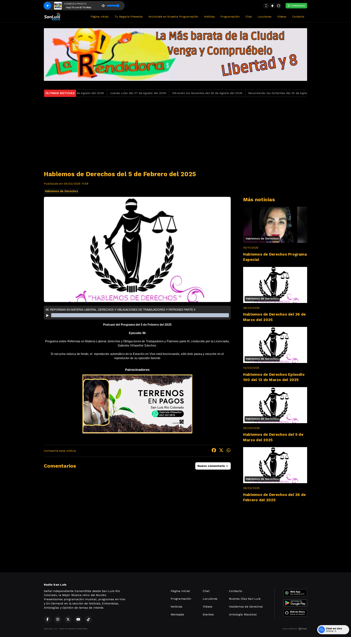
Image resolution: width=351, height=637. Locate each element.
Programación (229, 16)
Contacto (298, 16)
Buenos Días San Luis (245, 598)
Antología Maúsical (243, 614)
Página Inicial (100, 16)
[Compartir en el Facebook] (214, 451)
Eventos (208, 614)
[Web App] (266, 5)
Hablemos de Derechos (61, 191)
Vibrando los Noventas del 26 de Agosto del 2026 (183, 93)
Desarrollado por (289, 629)
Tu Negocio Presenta (128, 16)
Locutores (264, 16)
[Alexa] (278, 5)
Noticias (209, 16)
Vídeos (281, 16)
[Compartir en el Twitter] (221, 451)
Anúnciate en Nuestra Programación (173, 16)
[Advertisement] (175, 131)
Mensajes (177, 614)
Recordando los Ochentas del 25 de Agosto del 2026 (261, 93)
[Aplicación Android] (272, 5)
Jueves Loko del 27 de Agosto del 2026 (114, 93)
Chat (249, 16)
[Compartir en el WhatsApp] (228, 451)
